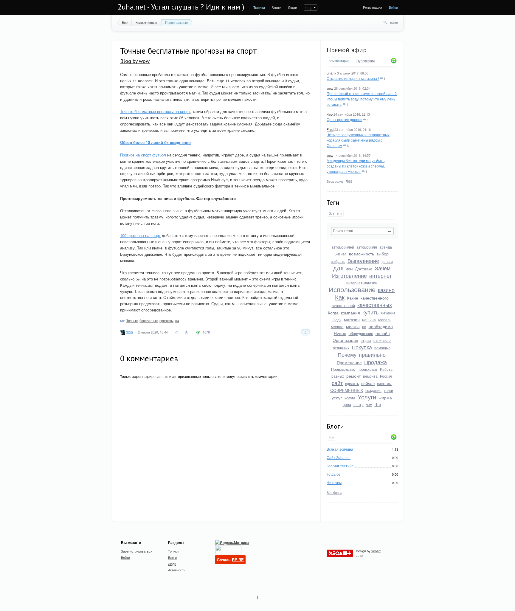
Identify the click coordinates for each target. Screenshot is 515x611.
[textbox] (362, 231)
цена (347, 404)
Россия (386, 376)
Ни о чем (334, 482)
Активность (176, 569)
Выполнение (363, 260)
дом (349, 268)
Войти (393, 7)
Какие (352, 298)
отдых (366, 340)
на (364, 326)
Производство (343, 369)
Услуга (349, 397)
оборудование (361, 333)
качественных (374, 304)
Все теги (335, 213)
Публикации (365, 61)
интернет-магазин (361, 282)
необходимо (381, 326)
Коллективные (146, 22)
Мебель (384, 319)
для (338, 267)
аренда (385, 246)
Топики (259, 7)
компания (350, 313)
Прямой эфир (347, 50)
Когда (333, 313)
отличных (341, 347)
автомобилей (342, 246)
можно (337, 326)
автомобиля (366, 246)
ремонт (353, 376)
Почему (347, 354)
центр (358, 404)
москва (353, 326)
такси (388, 390)
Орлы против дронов (344, 119)
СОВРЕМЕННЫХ (346, 390)
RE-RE (238, 559)
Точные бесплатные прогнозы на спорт (155, 111)
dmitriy (331, 73)
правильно (372, 354)
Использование (352, 289)
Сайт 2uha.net (338, 457)
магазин (352, 319)
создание (373, 390)
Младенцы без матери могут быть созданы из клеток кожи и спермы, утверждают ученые (356, 166)
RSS (349, 181)
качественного (375, 298)
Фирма (385, 398)
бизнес (341, 253)
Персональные (176, 22)
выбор (382, 254)
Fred (330, 129)
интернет (380, 275)
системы (384, 383)
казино (386, 290)
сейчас (368, 383)
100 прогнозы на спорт (140, 235)
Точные (132, 320)
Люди (292, 7)
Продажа (375, 362)
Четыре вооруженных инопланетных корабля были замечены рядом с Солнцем (358, 140)
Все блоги (334, 492)
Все (125, 22)
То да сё (333, 474)
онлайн (383, 333)
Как (340, 297)
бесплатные (148, 320)
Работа (386, 369)
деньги (387, 261)
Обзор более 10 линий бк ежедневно (155, 142)
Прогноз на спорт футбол (143, 155)
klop (330, 114)
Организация (345, 340)
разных (337, 376)
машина (369, 319)
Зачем (382, 268)
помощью (382, 347)
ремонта (370, 376)
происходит (368, 369)
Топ (331, 437)
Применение (349, 362)
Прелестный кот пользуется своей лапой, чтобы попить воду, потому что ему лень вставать (362, 99)
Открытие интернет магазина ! (353, 78)
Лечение (388, 312)
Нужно (340, 333)
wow (330, 88)
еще (309, 7)
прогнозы (166, 320)
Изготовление (349, 275)
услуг (337, 398)
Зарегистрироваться (136, 551)
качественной (343, 305)
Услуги (367, 397)
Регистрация (372, 7)
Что (378, 404)
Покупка (362, 347)
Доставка (364, 269)
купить (370, 312)
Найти (393, 22)
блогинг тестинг (340, 465)
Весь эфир (335, 181)
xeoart (376, 550)
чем (369, 404)
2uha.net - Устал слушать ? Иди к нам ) (180, 7)
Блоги (276, 7)
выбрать (338, 261)
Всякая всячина (340, 449)
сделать (352, 383)
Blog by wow (135, 61)
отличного (382, 340)
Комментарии (339, 61)
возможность (361, 254)
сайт (337, 383)
